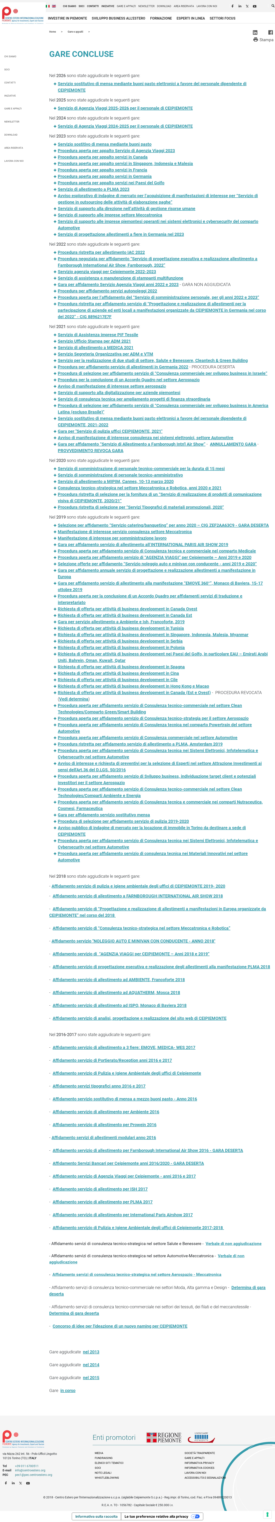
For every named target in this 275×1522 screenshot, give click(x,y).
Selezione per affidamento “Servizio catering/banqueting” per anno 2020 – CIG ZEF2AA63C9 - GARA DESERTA (163, 525)
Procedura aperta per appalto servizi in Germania (105, 176)
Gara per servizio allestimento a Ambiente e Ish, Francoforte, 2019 (121, 621)
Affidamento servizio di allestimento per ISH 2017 (100, 1189)
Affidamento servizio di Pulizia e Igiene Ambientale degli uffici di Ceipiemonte (127, 1073)
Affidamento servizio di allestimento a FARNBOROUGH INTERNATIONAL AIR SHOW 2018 (138, 896)
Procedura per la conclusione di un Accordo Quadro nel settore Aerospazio (129, 379)
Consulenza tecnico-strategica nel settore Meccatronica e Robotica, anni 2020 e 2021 (140, 487)
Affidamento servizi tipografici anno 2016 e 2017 (99, 1086)
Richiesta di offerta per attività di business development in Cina (118, 673)
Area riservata (184, 6)
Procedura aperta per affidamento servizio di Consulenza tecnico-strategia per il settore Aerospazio (153, 718)
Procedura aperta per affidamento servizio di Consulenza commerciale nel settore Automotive (147, 737)
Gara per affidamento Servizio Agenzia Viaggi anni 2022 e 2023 (118, 284)
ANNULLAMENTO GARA (233, 444)
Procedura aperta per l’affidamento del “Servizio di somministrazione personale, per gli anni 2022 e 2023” (158, 297)
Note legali (103, 1472)
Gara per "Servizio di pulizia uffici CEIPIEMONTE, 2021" (110, 431)
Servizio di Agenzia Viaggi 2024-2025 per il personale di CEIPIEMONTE (125, 126)
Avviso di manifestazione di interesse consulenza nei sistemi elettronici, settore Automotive (145, 437)
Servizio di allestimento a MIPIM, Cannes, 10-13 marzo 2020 (116, 481)
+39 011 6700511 (27, 1466)
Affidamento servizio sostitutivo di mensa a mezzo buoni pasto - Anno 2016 (125, 1098)
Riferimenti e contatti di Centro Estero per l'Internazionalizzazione (43, 1439)
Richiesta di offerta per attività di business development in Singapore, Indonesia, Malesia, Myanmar (153, 634)
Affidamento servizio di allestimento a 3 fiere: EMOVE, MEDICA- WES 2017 (124, 1047)
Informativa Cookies (199, 1467)
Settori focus (222, 18)
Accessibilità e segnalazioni (205, 1477)
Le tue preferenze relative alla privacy (156, 1516)
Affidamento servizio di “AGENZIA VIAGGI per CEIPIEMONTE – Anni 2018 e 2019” (131, 953)
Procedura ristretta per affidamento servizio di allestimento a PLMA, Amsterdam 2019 (140, 744)
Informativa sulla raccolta (96, 1516)
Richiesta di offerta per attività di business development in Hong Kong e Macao (133, 686)
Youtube (255, 5)
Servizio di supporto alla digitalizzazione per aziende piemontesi (119, 392)
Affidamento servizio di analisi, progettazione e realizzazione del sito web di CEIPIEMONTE (139, 1018)
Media (99, 1453)
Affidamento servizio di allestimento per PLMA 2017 (103, 1201)
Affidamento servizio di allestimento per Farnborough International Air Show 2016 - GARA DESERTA (148, 1150)
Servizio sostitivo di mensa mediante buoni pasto (104, 144)
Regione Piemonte (167, 1439)
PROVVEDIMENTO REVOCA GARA (90, 450)
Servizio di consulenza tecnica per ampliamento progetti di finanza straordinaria (134, 399)
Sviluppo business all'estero (118, 18)
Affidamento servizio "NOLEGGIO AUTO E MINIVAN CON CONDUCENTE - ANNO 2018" (133, 941)
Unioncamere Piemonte (207, 1439)
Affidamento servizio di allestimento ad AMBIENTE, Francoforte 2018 (119, 979)
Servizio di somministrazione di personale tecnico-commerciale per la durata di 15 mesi (141, 468)
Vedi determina (73, 699)
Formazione (161, 18)
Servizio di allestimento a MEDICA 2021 (95, 347)
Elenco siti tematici (109, 1463)
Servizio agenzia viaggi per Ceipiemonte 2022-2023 (107, 271)
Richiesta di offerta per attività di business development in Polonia (121, 647)
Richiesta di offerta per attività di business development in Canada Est (125, 615)
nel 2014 (91, 1364)
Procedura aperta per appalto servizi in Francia (102, 169)
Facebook (233, 5)
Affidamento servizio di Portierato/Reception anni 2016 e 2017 (112, 1060)
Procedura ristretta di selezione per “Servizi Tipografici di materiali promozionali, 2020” (141, 507)
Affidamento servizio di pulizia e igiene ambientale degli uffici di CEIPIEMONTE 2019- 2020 (138, 886)
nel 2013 (91, 1351)
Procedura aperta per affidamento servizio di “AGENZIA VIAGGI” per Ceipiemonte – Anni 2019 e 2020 (154, 557)
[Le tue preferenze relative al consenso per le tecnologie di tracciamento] (267, 1514)
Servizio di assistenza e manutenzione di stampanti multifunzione (120, 278)
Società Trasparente (200, 1453)
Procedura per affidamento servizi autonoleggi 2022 (107, 291)
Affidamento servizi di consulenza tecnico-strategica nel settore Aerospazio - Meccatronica (136, 1274)
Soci (81, 6)
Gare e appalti (126, 6)
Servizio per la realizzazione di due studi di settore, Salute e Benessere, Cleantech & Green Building (153, 360)
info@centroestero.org (30, 1470)
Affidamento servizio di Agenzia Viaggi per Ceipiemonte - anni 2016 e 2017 (124, 1176)
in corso (67, 1390)
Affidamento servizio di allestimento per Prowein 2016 (104, 1124)
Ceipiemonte (22, 15)
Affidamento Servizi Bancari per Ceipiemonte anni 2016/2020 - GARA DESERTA (128, 1163)
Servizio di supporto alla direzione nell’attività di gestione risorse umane (126, 208)
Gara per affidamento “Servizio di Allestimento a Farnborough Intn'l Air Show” (131, 444)
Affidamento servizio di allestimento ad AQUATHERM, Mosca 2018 (116, 992)
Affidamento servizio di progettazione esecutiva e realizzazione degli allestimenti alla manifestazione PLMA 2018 (161, 966)
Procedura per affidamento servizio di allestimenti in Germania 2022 (123, 366)
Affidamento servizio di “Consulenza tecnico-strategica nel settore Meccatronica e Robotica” (141, 928)
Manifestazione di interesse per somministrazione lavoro (112, 538)
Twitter (247, 5)
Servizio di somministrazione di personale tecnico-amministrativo (120, 475)
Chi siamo (69, 6)
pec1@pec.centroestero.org (33, 1475)
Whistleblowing (107, 1477)
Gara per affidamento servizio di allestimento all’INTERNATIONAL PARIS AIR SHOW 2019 (143, 544)
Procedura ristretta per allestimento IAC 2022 (101, 252)
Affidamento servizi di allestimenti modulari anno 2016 (104, 1137)
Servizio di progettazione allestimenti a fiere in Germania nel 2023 (121, 234)
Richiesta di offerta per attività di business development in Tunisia (121, 628)
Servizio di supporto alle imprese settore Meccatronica (110, 215)
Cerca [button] (273, 6)
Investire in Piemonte (67, 18)
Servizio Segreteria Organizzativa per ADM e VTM (105, 354)
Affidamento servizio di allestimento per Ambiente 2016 (106, 1111)
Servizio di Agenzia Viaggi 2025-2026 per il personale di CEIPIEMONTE (125, 108)
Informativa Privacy (199, 1463)
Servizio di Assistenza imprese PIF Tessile (98, 334)
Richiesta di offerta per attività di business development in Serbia (120, 641)
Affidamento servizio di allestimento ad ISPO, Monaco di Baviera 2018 (119, 1005)
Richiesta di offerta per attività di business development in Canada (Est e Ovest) (134, 692)
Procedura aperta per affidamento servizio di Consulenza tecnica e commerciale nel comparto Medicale (157, 551)
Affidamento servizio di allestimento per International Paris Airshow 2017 (123, 1214)
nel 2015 (91, 1377)
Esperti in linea (191, 18)
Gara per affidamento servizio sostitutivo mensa (104, 814)
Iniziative (107, 6)
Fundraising (104, 1458)
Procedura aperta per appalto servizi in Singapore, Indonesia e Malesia (125, 163)
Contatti (93, 6)
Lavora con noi (207, 6)
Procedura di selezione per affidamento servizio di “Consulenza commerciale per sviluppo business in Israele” (162, 373)
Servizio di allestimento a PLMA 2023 (93, 189)
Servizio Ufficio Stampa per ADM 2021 (94, 341)
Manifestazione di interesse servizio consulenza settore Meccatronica (125, 531)
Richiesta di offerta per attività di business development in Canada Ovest (127, 608)
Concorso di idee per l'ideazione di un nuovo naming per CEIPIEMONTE (120, 1326)
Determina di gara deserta (74, 1313)
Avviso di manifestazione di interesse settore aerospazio (112, 386)
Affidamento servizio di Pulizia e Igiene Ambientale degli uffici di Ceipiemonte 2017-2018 (138, 1227)
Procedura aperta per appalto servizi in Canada (103, 157)
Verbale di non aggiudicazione (233, 1243)
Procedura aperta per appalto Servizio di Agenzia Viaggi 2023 (116, 150)
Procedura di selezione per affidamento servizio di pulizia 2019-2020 (123, 821)
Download (164, 6)
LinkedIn (240, 5)
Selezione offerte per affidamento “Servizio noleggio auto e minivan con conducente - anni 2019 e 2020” (157, 563)
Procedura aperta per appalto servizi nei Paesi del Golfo (111, 182)
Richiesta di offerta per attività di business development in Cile (118, 679)
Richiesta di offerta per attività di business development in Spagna (121, 666)
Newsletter (146, 6)
